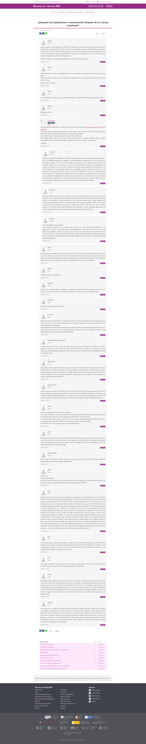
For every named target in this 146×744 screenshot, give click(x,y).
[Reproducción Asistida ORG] (46, 6)
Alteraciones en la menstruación (75, 12)
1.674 (111, 1)
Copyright (62, 705)
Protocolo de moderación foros (67, 703)
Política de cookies (64, 699)
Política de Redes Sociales (41, 705)
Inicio (53, 12)
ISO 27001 (37, 701)
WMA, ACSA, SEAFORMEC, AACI (53, 1)
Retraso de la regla (89, 12)
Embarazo (63, 12)
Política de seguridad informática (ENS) (44, 699)
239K (89, 1)
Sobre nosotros (38, 689)
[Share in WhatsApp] (46, 33)
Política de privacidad (65, 696)
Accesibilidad (63, 689)
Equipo (36, 692)
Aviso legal (63, 692)
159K (100, 1)
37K (106, 1)
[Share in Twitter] (43, 33)
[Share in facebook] (40, 33)
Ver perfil (49, 43)
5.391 (94, 1)
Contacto (37, 708)
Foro (57, 12)
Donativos (62, 708)
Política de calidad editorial (67, 694)
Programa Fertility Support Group (43, 694)
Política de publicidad (65, 701)
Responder (103, 61)
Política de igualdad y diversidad (42, 703)
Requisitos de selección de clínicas (43, 696)
